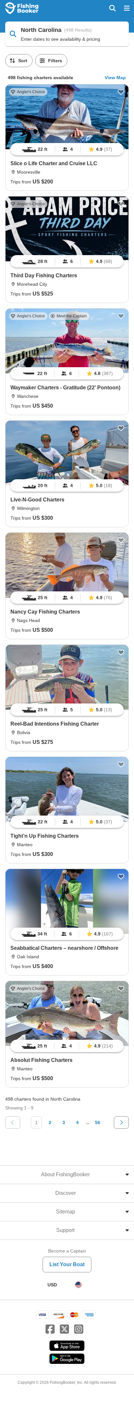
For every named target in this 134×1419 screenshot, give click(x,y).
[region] (67, 149)
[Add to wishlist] (121, 92)
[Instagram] (78, 1329)
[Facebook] (50, 1329)
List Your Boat (67, 1264)
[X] (64, 1329)
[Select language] (78, 1285)
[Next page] (121, 1122)
